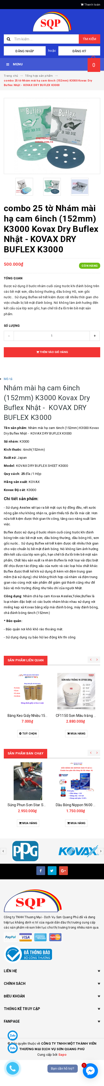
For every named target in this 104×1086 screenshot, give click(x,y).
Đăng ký (79, 51)
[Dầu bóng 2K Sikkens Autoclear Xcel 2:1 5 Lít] (76, 781)
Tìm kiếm (89, 39)
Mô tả (8, 379)
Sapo (62, 1054)
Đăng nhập (24, 51)
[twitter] (52, 870)
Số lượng (12, 326)
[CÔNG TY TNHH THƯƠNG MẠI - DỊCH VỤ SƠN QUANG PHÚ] (52, 901)
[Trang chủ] (52, 22)
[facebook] (40, 870)
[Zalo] (13, 1035)
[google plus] (63, 870)
